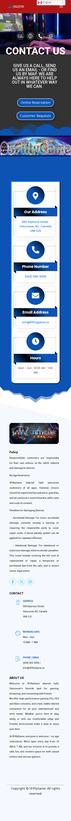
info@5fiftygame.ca (35, 322)
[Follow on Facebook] (12, 581)
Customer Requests (35, 115)
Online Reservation (35, 102)
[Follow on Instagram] (30, 581)
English (46, 2)
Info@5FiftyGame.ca (33, 668)
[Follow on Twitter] (21, 581)
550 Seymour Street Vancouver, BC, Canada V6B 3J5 (35, 226)
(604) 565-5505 (35, 276)
